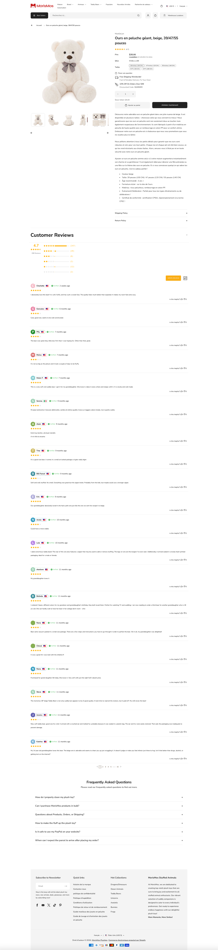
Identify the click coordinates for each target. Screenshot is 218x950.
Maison (59, 4)
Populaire (109, 4)
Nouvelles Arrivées (123, 4)
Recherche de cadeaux (142, 4)
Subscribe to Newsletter (48, 877)
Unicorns (114, 898)
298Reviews (36, 253)
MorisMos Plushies (100, 940)
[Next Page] (120, 766)
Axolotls (114, 902)
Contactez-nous (79, 889)
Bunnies (114, 907)
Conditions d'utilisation (82, 902)
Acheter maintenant (170, 105)
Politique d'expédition (82, 898)
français (182, 6)
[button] (38, 120)
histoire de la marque (82, 884)
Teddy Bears (95, 4)
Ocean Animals (117, 889)
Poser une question (125, 73)
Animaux (81, 4)
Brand (69, 4)
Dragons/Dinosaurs (119, 884)
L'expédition (133, 57)
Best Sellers (41, 15)
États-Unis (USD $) (115, 935)
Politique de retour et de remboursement (90, 907)
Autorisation (61, 8)
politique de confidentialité (84, 893)
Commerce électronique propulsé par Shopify (127, 940)
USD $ (170, 7)
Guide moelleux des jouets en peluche (89, 912)
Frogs (113, 912)
